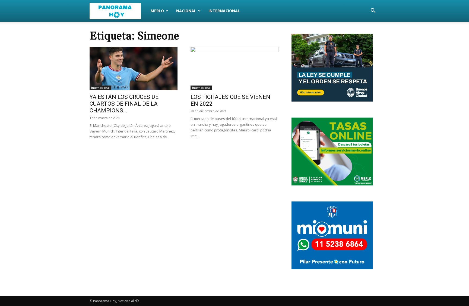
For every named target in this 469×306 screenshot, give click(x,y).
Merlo (157, 10)
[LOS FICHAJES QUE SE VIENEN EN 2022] (234, 68)
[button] (372, 11)
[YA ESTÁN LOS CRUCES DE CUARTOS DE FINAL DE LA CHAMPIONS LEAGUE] (134, 68)
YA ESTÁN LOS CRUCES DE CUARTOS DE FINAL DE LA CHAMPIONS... (124, 104)
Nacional (186, 10)
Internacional (224, 10)
